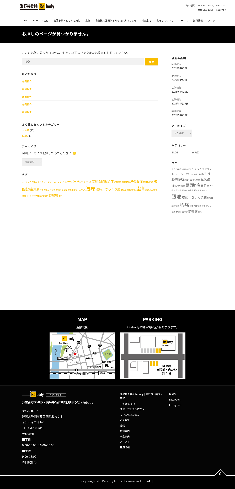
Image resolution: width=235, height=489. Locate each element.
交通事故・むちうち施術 (67, 20)
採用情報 (198, 20)
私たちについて (164, 20)
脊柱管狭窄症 (61, 189)
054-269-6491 (36, 428)
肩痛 (36, 189)
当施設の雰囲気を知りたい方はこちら (115, 20)
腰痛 (90, 188)
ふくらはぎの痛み (29, 182)
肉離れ (146, 182)
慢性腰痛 (126, 182)
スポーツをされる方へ (132, 409)
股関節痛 (193, 184)
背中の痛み (44, 189)
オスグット (42, 182)
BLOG (25, 135)
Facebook (174, 399)
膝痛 (140, 188)
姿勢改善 (118, 182)
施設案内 (125, 431)
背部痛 (52, 189)
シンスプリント (56, 181)
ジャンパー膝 (85, 182)
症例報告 (27, 81)
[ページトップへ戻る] (220, 475)
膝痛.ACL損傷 (151, 189)
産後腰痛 (136, 181)
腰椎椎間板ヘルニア (76, 189)
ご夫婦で (125, 420)
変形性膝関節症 (103, 181)
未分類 (25, 130)
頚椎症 (45, 196)
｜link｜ (148, 481)
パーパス (183, 20)
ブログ (211, 20)
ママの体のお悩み (129, 414)
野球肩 (39, 196)
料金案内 (146, 20)
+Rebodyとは (41, 20)
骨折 (60, 196)
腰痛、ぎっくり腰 (108, 189)
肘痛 (151, 182)
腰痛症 (124, 189)
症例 (88, 20)
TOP (25, 20)
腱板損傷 (131, 189)
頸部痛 (53, 195)
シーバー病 (72, 181)
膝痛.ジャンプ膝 (29, 196)
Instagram (175, 405)
